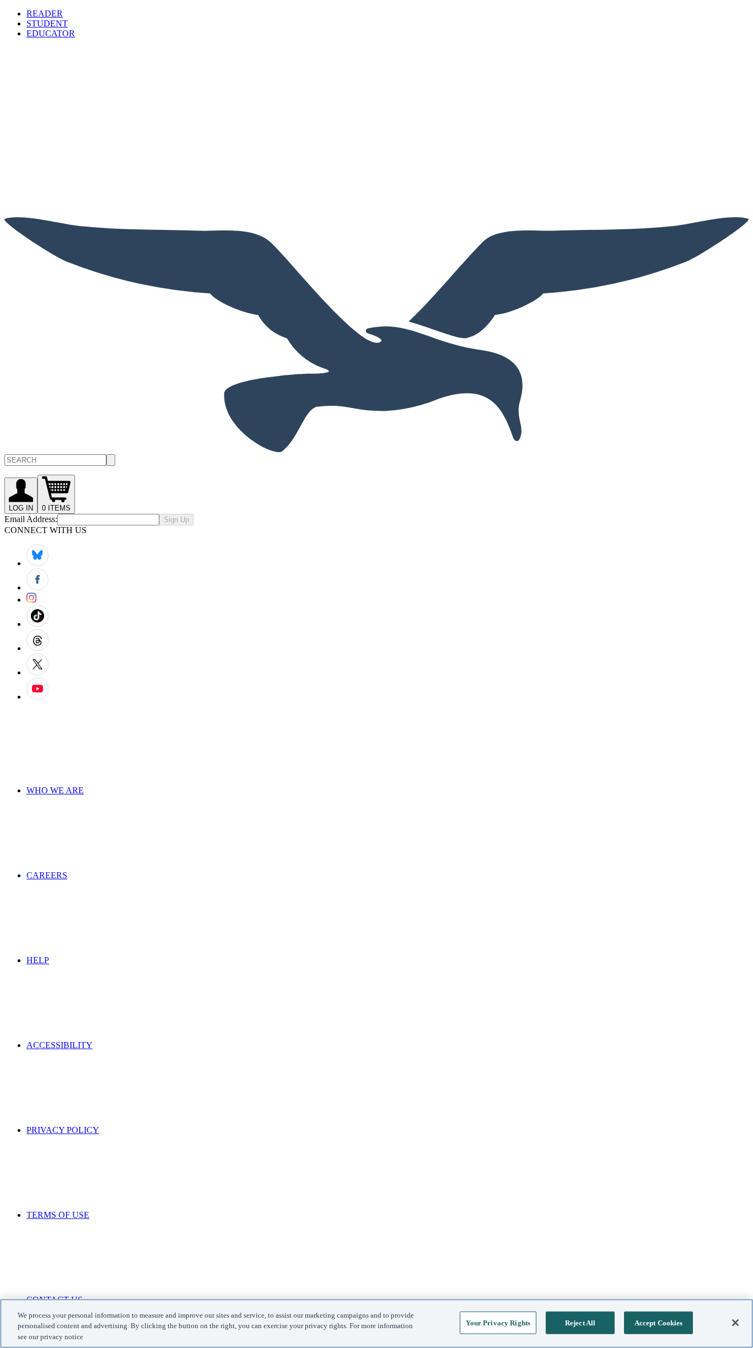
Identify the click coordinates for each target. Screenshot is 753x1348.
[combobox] (376, 460)
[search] (110, 460)
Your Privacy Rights (498, 1322)
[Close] (735, 1323)
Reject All (580, 1322)
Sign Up (176, 519)
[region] (376, 1323)
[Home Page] (376, 449)
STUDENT (47, 23)
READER (44, 13)
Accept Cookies (658, 1322)
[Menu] (87, 127)
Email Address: (30, 519)
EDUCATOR (50, 33)
